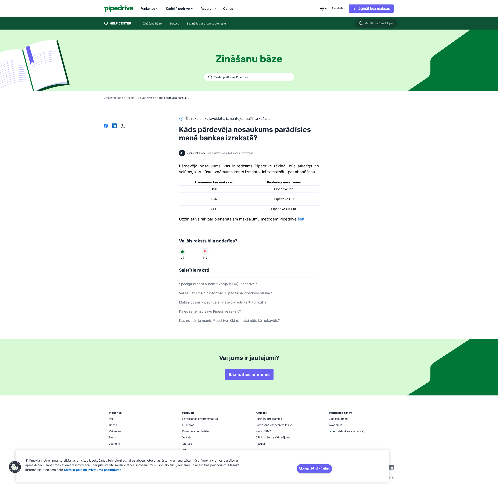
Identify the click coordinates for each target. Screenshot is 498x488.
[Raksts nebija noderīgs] (205, 251)
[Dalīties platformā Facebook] (105, 126)
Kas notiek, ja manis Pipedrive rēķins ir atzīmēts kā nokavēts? (229, 320)
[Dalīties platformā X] (123, 126)
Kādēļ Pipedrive (178, 8)
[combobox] (324, 8)
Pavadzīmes (146, 97)
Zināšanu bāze (113, 97)
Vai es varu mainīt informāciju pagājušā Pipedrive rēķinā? (225, 293)
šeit (301, 219)
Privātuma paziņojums (104, 470)
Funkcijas (148, 8)
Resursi (206, 8)
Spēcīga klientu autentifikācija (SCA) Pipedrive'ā (218, 284)
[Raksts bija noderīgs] (182, 251)
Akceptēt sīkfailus (314, 468)
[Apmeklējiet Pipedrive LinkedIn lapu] (391, 468)
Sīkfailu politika (75, 470)
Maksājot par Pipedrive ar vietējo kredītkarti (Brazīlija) (223, 302)
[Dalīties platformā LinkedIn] (114, 126)
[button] (15, 467)
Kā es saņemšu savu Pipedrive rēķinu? (210, 311)
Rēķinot (130, 97)
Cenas (228, 8)
